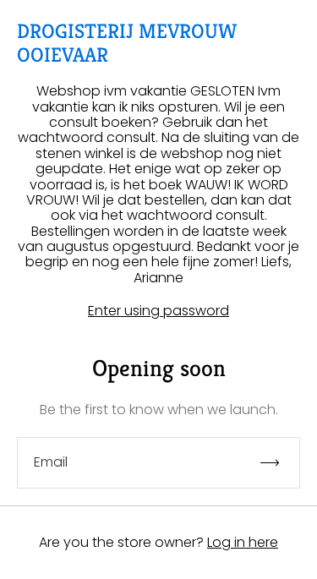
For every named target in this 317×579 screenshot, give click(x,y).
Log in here (242, 542)
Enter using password (158, 311)
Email (51, 462)
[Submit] (277, 463)
